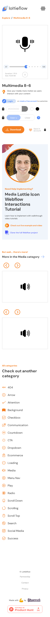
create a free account (28, 101)
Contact (25, 582)
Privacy (25, 588)
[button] (43, 8)
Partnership (25, 576)
